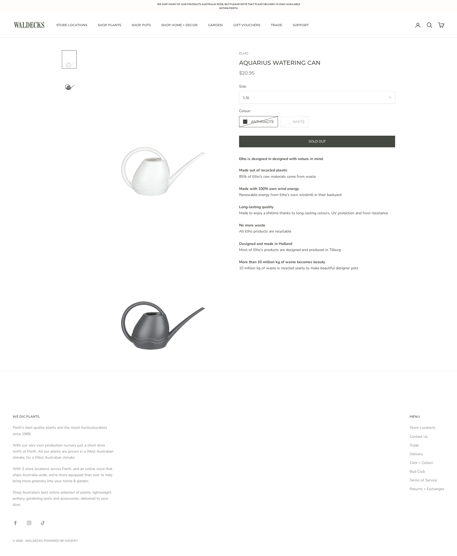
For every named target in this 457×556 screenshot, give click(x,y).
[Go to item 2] (69, 82)
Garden (215, 25)
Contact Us (419, 436)
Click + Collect (421, 462)
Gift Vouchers (246, 25)
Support (301, 25)
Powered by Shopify (61, 541)
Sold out (317, 141)
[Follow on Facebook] (15, 523)
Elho (243, 53)
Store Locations (71, 25)
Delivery (416, 454)
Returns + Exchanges (427, 488)
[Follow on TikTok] (42, 523)
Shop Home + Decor (179, 25)
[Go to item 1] (69, 59)
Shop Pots (141, 25)
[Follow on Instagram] (29, 523)
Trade (276, 25)
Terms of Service (423, 480)
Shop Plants (109, 25)
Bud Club (417, 471)
